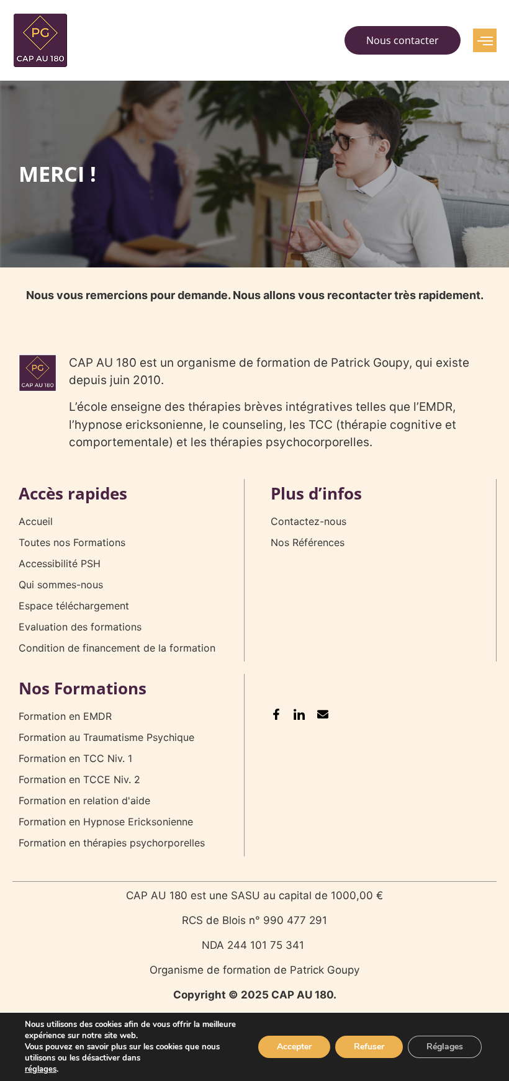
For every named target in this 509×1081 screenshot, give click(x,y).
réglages (40, 1069)
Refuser (369, 1046)
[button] (485, 40)
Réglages (444, 1046)
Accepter (294, 1046)
